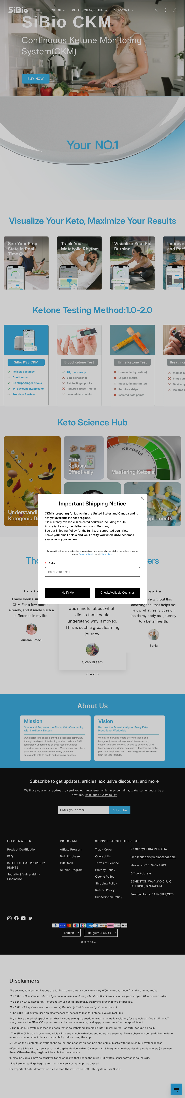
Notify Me (68, 592)
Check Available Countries (117, 592)
